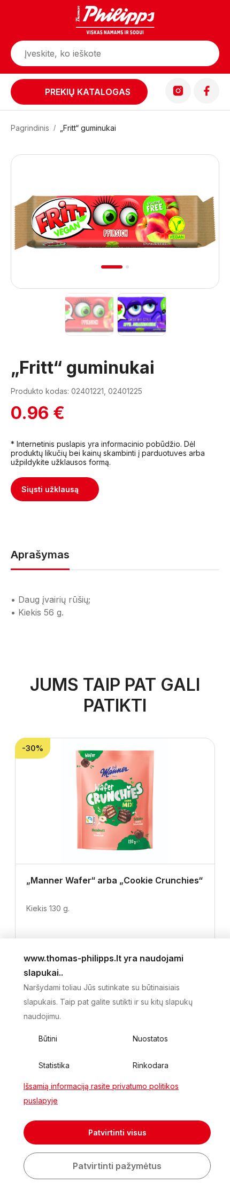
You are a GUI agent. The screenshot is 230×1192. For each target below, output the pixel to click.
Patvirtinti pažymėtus (117, 1166)
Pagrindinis (30, 127)
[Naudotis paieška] (206, 53)
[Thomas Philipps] (115, 21)
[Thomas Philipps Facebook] (206, 100)
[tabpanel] (115, 221)
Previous (34, 234)
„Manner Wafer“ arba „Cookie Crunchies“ (114, 880)
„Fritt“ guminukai (88, 127)
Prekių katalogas (88, 91)
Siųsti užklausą (50, 489)
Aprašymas (40, 554)
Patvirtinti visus (117, 1132)
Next (196, 234)
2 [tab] (127, 267)
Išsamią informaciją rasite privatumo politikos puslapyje (101, 1093)
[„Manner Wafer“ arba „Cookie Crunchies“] (115, 801)
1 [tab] (112, 267)
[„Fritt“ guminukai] (89, 314)
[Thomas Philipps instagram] (178, 100)
